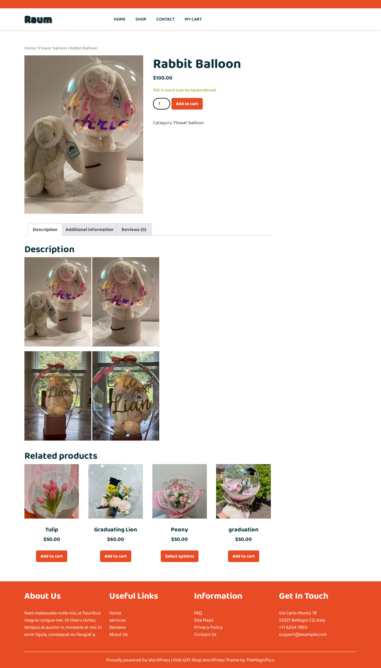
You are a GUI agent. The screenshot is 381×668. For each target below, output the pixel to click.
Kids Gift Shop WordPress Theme (206, 659)
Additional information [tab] (89, 229)
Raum (38, 19)
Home (120, 19)
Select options (179, 556)
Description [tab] (45, 229)
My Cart (193, 19)
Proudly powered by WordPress (138, 659)
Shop (140, 19)
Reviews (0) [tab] (133, 229)
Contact (165, 19)
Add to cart (187, 103)
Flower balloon (53, 48)
